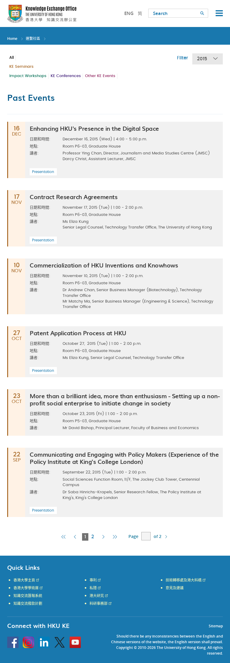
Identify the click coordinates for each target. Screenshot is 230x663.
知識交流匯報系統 (27, 596)
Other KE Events (100, 76)
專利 (93, 580)
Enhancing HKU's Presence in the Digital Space (94, 128)
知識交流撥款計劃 (27, 603)
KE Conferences (66, 76)
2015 (202, 59)
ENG (129, 13)
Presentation (43, 172)
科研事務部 (99, 603)
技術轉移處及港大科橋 (184, 580)
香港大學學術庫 (26, 588)
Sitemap (216, 626)
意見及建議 (175, 588)
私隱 (93, 588)
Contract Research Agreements (73, 196)
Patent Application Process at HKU (78, 332)
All (11, 58)
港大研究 (97, 596)
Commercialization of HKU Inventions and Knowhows (104, 265)
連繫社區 (33, 38)
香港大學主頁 (24, 580)
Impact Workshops (27, 76)
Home (12, 38)
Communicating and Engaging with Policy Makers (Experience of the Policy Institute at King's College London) (124, 458)
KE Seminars (21, 67)
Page (133, 536)
